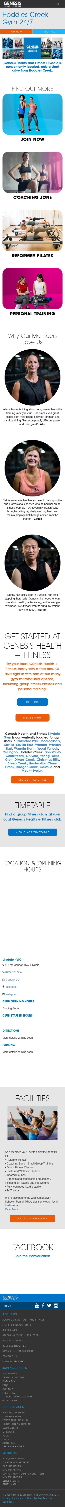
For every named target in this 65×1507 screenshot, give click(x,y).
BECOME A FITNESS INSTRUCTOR (20, 1335)
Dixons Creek (24, 760)
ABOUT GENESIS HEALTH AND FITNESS (23, 1319)
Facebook (10, 986)
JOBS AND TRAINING (13, 1340)
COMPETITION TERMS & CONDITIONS (23, 1473)
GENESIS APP (9, 1484)
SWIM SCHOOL (10, 1427)
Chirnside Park (27, 741)
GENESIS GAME (10, 1480)
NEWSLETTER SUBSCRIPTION (18, 1350)
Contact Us (12, 979)
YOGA (5, 1435)
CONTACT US (9, 1356)
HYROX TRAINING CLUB (15, 1420)
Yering (45, 756)
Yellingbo (10, 752)
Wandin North (25, 748)
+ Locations (9, 1400)
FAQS (5, 1385)
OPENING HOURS (11, 1466)
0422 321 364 (13, 972)
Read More (11, 1209)
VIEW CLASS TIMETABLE (32, 832)
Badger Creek (27, 767)
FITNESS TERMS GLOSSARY (17, 1396)
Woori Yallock (48, 748)
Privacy (6, 1498)
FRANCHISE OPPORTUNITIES (18, 1324)
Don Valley (52, 752)
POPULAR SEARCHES (13, 1361)
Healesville (37, 763)
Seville (9, 745)
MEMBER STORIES (12, 1477)
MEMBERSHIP (32, 717)
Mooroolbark (50, 741)
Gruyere (32, 756)
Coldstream (15, 756)
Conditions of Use (21, 1498)
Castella (46, 767)
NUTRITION (8, 1442)
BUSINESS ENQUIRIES (14, 1345)
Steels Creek (17, 763)
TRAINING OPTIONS (13, 1377)
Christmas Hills (48, 760)
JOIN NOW (16, 31)
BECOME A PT (9, 1330)
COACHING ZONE (11, 1416)
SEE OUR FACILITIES (32, 779)
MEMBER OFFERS (11, 1470)
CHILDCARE (8, 1431)
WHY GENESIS (10, 1373)
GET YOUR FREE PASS (33, 1218)
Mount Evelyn (32, 771)
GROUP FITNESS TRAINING (16, 1424)
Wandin (41, 745)
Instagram (11, 994)
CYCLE (5, 1439)
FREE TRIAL (49, 31)
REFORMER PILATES (13, 1446)
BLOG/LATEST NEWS (13, 1458)
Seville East (24, 745)
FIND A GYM (8, 1381)
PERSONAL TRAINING (13, 1412)
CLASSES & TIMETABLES (15, 1462)
